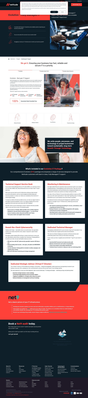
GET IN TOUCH (76, 4)
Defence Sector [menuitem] (9, 385)
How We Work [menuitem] (8, 369)
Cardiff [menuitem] (72, 386)
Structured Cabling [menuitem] (74, 369)
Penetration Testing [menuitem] (48, 372)
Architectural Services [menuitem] (23, 385)
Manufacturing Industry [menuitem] (23, 382)
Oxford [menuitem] (72, 385)
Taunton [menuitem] (59, 383)
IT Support (18, 59)
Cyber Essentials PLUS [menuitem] (49, 371)
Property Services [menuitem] (22, 383)
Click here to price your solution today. (58, 312)
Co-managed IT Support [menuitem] (36, 369)
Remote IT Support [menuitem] (35, 371)
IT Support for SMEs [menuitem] (35, 374)
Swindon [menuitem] (59, 382)
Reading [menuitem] (72, 383)
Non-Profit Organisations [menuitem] (23, 386)
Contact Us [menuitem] (8, 372)
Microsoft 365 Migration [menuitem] (62, 369)
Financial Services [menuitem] (9, 382)
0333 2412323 (9, 393)
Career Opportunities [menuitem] (9, 371)
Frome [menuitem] (46, 383)
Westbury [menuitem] (59, 385)
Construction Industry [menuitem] (10, 386)
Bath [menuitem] (32, 382)
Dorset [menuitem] (46, 382)
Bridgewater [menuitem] (34, 385)
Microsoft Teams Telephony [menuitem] (76, 371)
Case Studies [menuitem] (21, 369)
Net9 (28, 308)
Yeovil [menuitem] (72, 382)
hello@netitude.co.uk (18, 393)
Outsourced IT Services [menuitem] (36, 375)
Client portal (79, 1)
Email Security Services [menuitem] (49, 375)
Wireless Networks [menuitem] (61, 370)
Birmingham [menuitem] (34, 383)
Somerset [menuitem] (46, 386)
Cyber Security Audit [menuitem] (48, 374)
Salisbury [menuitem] (46, 385)
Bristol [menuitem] (33, 386)
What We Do (13, 59)
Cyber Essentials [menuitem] (48, 369)
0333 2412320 (73, 1)
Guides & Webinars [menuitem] (22, 371)
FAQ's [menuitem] (20, 372)
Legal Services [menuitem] (8, 383)
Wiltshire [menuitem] (59, 386)
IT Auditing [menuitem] (34, 372)
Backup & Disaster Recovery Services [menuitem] (63, 373)
